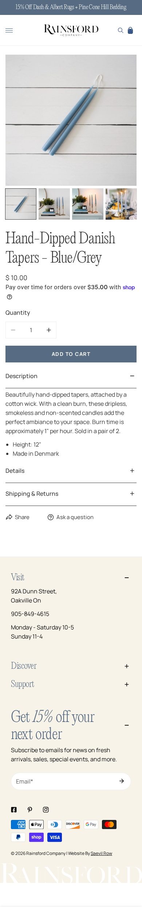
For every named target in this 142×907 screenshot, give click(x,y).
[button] (130, 30)
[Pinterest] (30, 809)
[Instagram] (46, 809)
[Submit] (121, 781)
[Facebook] (14, 809)
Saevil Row (101, 853)
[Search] (120, 30)
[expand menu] (9, 30)
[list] (71, 120)
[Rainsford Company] (71, 30)
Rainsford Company (46, 853)
